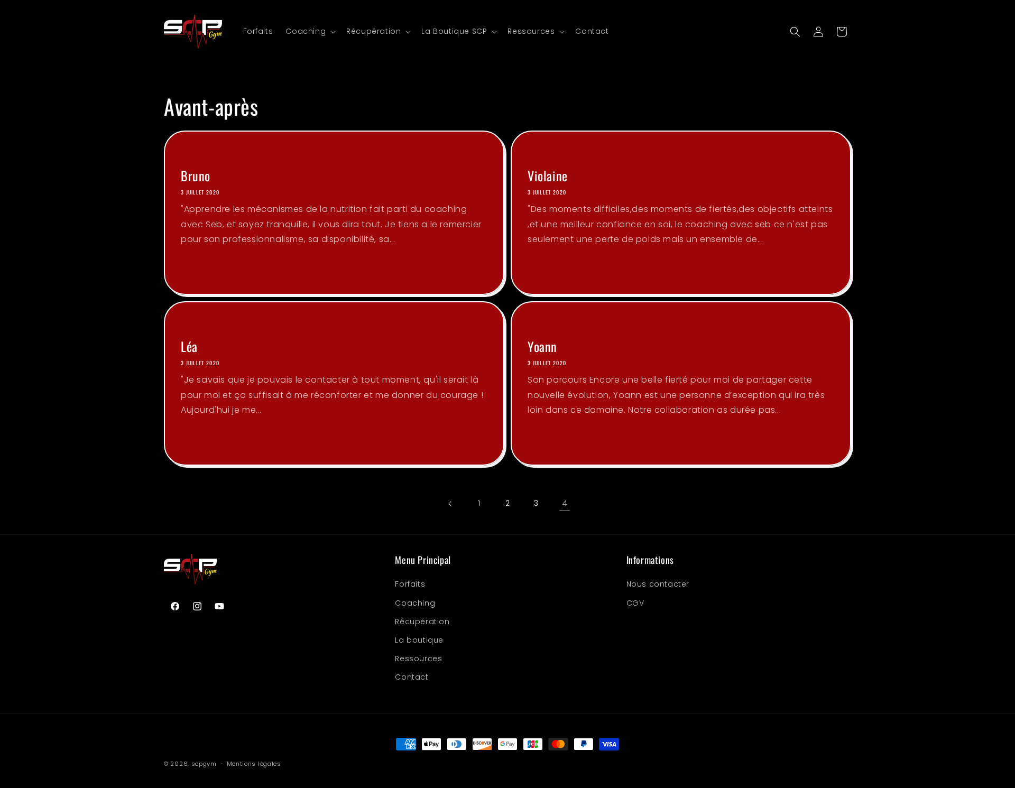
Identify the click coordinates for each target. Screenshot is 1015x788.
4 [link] (565, 503)
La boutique (419, 640)
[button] (309, 31)
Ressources (418, 658)
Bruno (195, 176)
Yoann (542, 346)
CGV (635, 603)
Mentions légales (254, 763)
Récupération (422, 621)
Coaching (415, 603)
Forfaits (410, 584)
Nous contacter (657, 584)
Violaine (548, 176)
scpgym (204, 763)
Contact (411, 677)
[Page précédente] (450, 503)
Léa (189, 346)
